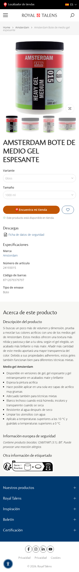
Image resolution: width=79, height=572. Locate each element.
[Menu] (11, 15)
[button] (71, 4)
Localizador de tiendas (21, 4)
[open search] (72, 15)
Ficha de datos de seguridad (26, 235)
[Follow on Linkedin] (43, 549)
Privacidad (24, 558)
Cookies (56, 558)
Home (6, 27)
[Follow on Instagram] (35, 549)
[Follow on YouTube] (50, 549)
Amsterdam (22, 27)
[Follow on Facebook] (28, 549)
